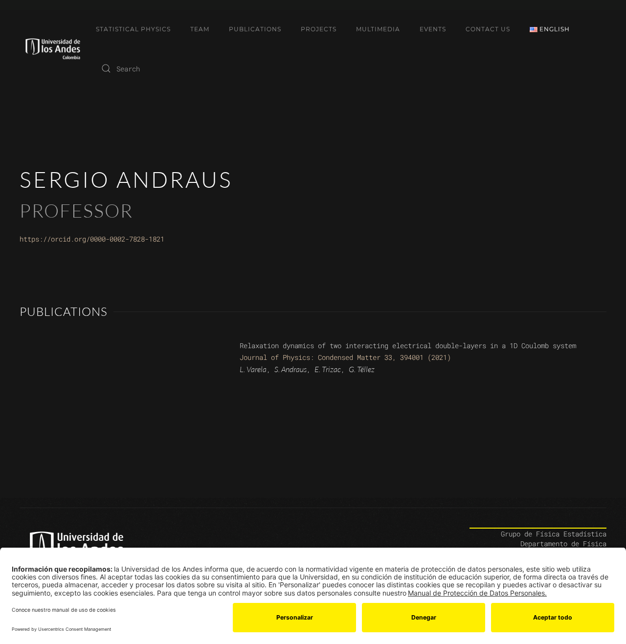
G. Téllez (362, 369)
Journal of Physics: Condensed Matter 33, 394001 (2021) (345, 357)
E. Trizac (327, 369)
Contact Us (488, 29)
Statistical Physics (133, 29)
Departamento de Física (563, 543)
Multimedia (378, 29)
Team (199, 29)
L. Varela (253, 369)
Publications (255, 29)
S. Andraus (290, 369)
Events (433, 29)
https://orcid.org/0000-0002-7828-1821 (92, 239)
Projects (318, 29)
